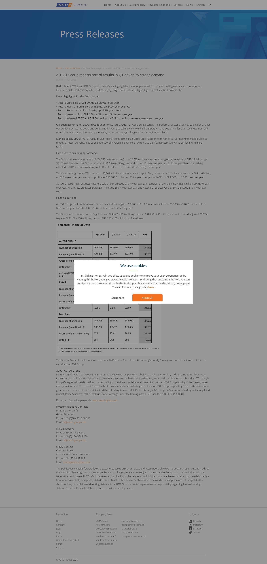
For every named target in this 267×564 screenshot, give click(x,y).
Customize (118, 297)
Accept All (147, 297)
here (151, 287)
